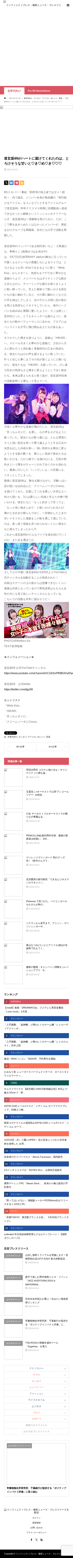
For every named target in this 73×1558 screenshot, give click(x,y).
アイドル (32, 737)
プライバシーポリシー (36, 1532)
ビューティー (36, 1387)
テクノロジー (36, 1368)
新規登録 (36, 1523)
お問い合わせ (36, 1527)
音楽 (48, 737)
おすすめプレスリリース (36, 1431)
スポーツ (36, 1418)
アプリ (36, 1374)
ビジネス (36, 1406)
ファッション (36, 1393)
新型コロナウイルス (36, 1425)
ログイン (36, 1518)
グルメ (36, 1412)
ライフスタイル (36, 1399)
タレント (41, 737)
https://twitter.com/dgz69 (18, 689)
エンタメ (23, 737)
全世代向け (14, 90)
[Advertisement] (36, 48)
